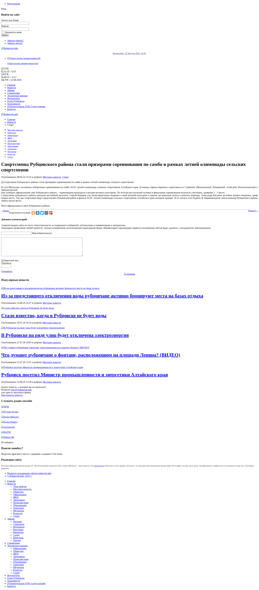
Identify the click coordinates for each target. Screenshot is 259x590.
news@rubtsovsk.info (21, 389)
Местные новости (15, 130)
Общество (11, 133)
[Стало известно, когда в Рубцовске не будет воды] (27, 308)
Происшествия (13, 144)
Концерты (18, 532)
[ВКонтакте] (37, 213)
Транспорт (12, 149)
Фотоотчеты (13, 98)
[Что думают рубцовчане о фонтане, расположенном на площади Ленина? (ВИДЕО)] (45, 347)
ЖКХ (9, 138)
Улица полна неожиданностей (22, 63)
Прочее (17, 540)
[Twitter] (42, 213)
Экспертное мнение (17, 95)
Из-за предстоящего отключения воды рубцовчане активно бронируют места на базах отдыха (102, 295)
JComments (129, 274)
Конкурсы (18, 537)
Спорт (10, 157)
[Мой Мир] (46, 213)
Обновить (6, 263)
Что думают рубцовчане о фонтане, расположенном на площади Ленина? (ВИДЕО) (90, 355)
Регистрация (13, 3)
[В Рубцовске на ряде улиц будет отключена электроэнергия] (32, 328)
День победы (20, 486)
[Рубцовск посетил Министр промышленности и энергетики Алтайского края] (42, 367)
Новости (11, 87)
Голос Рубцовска (15, 101)
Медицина (11, 152)
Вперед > (253, 210)
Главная (11, 85)
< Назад (5, 210)
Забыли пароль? (15, 40)
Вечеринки (19, 527)
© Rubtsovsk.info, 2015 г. (19, 476)
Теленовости (13, 104)
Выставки (18, 529)
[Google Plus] (50, 213)
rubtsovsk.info (99, 466)
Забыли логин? (15, 43)
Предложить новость (12, 395)
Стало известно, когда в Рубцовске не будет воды (53, 315)
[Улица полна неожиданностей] (23, 58)
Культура (11, 154)
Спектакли (18, 524)
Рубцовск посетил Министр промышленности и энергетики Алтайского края (84, 374)
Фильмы (17, 521)
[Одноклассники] (33, 213)
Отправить (6, 271)
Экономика (12, 141)
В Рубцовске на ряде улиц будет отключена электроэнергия (65, 335)
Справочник (13, 93)
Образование (12, 146)
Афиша (11, 90)
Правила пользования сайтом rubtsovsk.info (29, 473)
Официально (12, 135)
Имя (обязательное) (42, 233)
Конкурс (11, 109)
